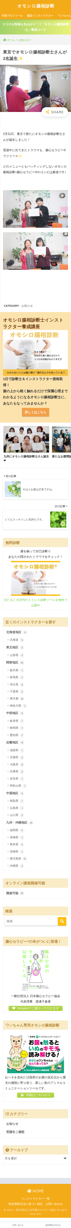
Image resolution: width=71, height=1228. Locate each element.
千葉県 (16, 691)
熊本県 (16, 844)
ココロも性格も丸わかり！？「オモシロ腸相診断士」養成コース (35, 27)
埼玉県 (16, 684)
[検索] (62, 921)
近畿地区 (14, 742)
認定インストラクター (40, 15)
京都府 (16, 757)
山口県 (16, 815)
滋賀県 (16, 750)
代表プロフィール (12, 15)
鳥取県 (16, 800)
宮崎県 (16, 851)
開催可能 (14, 893)
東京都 (16, 698)
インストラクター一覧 (35, 1198)
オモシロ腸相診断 (36, 6)
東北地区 (14, 647)
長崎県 (16, 837)
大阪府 (16, 764)
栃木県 (16, 670)
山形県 (16, 655)
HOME (37, 1191)
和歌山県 (17, 785)
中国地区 (14, 793)
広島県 (16, 808)
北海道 (16, 639)
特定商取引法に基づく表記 (26, 1203)
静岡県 (16, 727)
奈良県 (16, 778)
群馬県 (16, 677)
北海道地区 (16, 632)
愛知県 (16, 735)
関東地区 (14, 662)
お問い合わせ (54, 1203)
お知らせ (27, 305)
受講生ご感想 (15, 1131)
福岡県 (16, 830)
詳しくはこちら (35, 412)
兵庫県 (16, 771)
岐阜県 (16, 720)
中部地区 (14, 713)
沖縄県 (16, 865)
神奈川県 (17, 705)
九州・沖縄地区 (19, 822)
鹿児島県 (18, 858)
